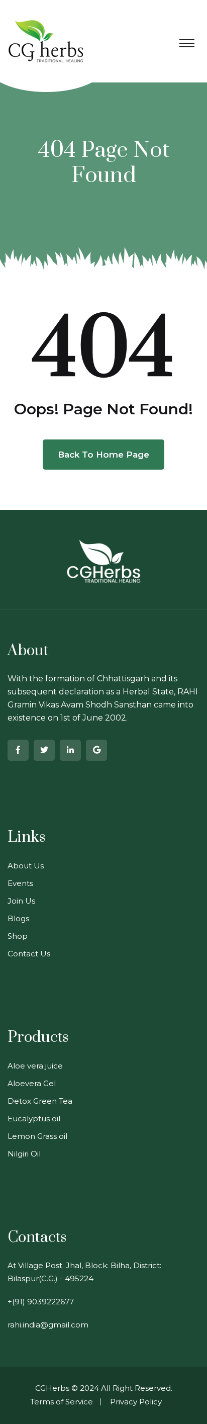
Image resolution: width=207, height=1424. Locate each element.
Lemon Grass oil (37, 1136)
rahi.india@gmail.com (48, 1324)
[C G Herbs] (46, 40)
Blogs (18, 918)
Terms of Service (61, 1401)
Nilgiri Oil (24, 1154)
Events (20, 883)
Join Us (21, 901)
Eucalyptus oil (34, 1118)
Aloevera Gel (32, 1083)
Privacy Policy (136, 1401)
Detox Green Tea (40, 1101)
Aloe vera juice (35, 1066)
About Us (26, 865)
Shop (18, 936)
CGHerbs (52, 1388)
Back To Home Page (103, 455)
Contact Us (29, 953)
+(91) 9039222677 (41, 1301)
